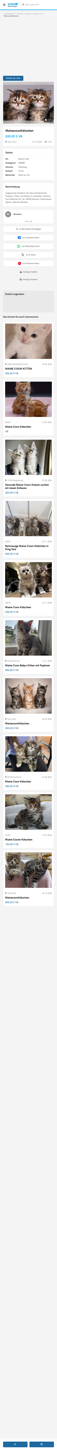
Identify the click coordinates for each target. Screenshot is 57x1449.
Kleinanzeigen (9, 14)
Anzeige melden (30, 272)
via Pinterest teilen (31, 263)
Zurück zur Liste (13, 78)
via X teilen (31, 255)
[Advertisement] (28, 47)
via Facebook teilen (30, 237)
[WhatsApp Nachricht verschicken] (41, 1444)
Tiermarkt (20, 14)
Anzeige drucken (30, 279)
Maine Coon (38, 14)
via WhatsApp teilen (31, 246)
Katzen (28, 14)
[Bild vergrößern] (28, 103)
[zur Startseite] (13, 4)
